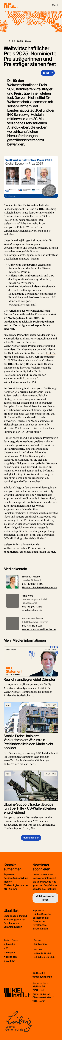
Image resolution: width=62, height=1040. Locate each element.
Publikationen (11, 923)
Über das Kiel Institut (15, 916)
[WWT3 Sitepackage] (15, 5)
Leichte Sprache (42, 914)
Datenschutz (40, 921)
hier (53, 551)
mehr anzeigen (31, 837)
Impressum (39, 910)
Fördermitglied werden (16, 885)
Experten (9, 874)
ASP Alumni (10, 889)
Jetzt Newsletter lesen (45, 897)
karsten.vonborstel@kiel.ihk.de (39, 629)
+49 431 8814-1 (42, 953)
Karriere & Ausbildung (16, 878)
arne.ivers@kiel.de (32, 610)
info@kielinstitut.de (44, 957)
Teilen (46, 72)
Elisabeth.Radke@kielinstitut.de (39, 587)
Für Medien (40, 944)
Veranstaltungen (13, 926)
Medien (8, 881)
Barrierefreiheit (41, 917)
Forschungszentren (14, 919)
